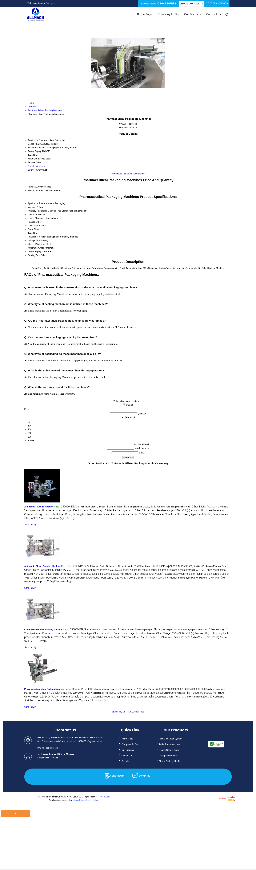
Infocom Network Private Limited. (85, 800)
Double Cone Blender (169, 750)
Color (30, 229)
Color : (89, 510)
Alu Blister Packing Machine (38, 506)
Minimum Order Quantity (40, 190)
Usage (31, 218)
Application (33, 203)
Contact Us (213, 14)
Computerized (34, 214)
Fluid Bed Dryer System (170, 738)
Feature (31, 222)
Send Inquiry (138, 173)
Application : (45, 510)
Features (32, 236)
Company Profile (168, 14)
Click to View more (37, 166)
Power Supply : (139, 514)
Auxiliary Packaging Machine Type (44, 210)
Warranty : (85, 570)
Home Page (144, 14)
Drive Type (33, 225)
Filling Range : (142, 506)
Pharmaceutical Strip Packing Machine (44, 689)
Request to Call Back (121, 173)
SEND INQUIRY (120, 711)
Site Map (125, 761)
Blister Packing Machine (170, 761)
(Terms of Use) (104, 797)
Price (30, 186)
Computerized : (118, 506)
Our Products (192, 14)
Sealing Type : (197, 514)
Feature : (145, 510)
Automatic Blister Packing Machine (42, 566)
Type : (75, 514)
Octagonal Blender (168, 755)
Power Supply (34, 251)
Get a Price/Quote (128, 127)
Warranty (32, 207)
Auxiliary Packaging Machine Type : (188, 506)
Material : (169, 514)
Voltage (31, 240)
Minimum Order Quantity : (94, 506)
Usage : (111, 510)
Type (30, 233)
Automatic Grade (36, 248)
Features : (196, 574)
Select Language (216, 3)
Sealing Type (34, 255)
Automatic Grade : (108, 514)
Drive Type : (71, 510)
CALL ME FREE (136, 711)
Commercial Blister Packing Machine (43, 629)
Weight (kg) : (63, 518)
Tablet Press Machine (169, 744)
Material (32, 244)
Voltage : (178, 510)
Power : (45, 518)
